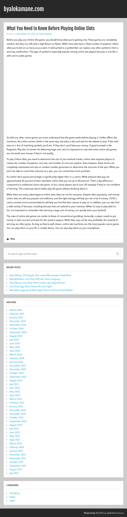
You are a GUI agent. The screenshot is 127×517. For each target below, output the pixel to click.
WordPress (101, 512)
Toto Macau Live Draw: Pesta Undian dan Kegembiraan (37, 282)
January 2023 (16, 406)
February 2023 (17, 402)
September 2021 (18, 465)
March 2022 (16, 443)
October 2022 (17, 417)
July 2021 (14, 473)
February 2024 (17, 358)
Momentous (117, 512)
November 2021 (18, 458)
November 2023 (18, 369)
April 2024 (15, 350)
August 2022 (16, 424)
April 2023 (15, 395)
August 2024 (16, 335)
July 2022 (14, 428)
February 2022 (17, 447)
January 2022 (16, 450)
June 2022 (15, 432)
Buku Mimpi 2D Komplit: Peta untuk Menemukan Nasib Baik (40, 275)
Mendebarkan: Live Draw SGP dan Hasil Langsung (35, 278)
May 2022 (15, 435)
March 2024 (16, 354)
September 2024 (18, 332)
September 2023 (18, 376)
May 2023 (15, 391)
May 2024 (15, 347)
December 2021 (18, 454)
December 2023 (18, 365)
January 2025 (16, 317)
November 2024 (18, 324)
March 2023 (16, 398)
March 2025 (16, 309)
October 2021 (16, 461)
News (12, 238)
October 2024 (17, 328)
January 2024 (16, 361)
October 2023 (17, 372)
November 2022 (18, 413)
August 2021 (16, 469)
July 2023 (14, 384)
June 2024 (15, 343)
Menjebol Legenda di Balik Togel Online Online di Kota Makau (41, 290)
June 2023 (15, 387)
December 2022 (18, 410)
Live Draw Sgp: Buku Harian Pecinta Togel (31, 286)
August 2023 (16, 380)
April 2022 (15, 439)
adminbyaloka (45, 33)
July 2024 (14, 339)
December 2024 (18, 321)
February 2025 (17, 313)
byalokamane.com (24, 9)
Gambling (15, 493)
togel (12, 500)
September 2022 (18, 421)
